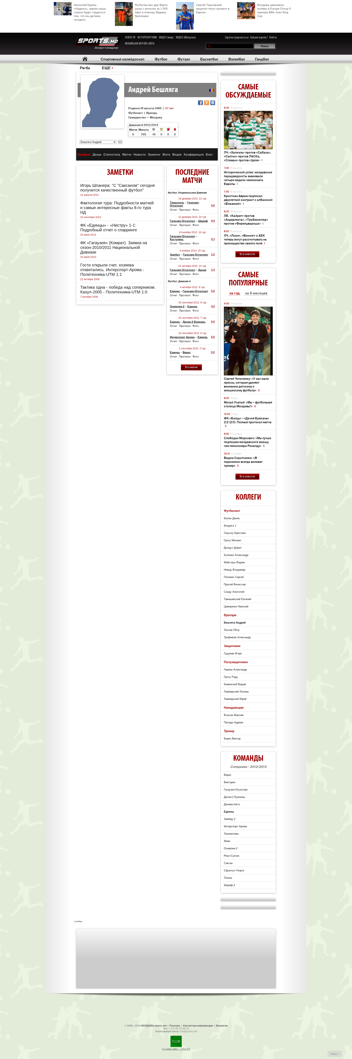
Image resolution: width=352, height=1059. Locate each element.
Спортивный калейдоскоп (122, 58)
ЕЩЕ (106, 67)
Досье (96, 154)
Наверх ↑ (334, 1054)
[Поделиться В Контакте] (212, 102)
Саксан (228, 863)
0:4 (213, 220)
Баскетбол (209, 58)
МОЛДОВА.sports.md (153, 1025)
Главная (85, 59)
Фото (166, 154)
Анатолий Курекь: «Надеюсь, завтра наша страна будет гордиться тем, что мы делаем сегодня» (90, 12)
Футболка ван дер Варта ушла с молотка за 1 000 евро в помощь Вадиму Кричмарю (151, 10)
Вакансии (222, 1025)
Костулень (177, 239)
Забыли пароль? (259, 37)
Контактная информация (198, 1025)
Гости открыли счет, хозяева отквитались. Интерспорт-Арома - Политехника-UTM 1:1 (112, 270)
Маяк (227, 841)
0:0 (213, 321)
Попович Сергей (234, 577)
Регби (85, 67)
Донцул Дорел (233, 547)
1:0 (213, 254)
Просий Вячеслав (235, 584)
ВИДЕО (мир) (166, 37)
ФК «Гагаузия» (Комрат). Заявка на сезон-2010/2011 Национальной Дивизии (113, 247)
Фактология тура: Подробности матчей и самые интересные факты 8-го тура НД (117, 208)
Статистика (111, 154)
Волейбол (236, 58)
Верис (187, 352)
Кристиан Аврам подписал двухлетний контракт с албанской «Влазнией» (248, 199)
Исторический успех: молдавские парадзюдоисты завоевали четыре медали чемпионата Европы (248, 178)
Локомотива (231, 833)
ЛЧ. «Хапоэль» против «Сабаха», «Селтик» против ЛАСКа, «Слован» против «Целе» (247, 156)
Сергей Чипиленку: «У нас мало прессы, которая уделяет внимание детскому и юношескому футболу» (246, 384)
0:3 (213, 239)
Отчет (173, 209)
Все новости (247, 254)
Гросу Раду (231, 676)
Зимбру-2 (229, 819)
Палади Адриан (233, 722)
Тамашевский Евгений (237, 599)
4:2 (213, 306)
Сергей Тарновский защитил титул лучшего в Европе (212, 8)
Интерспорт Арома (182, 337)
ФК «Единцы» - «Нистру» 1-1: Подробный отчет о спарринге (108, 227)
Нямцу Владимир (234, 569)
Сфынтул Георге (234, 870)
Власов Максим (233, 715)
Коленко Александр (236, 555)
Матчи (126, 154)
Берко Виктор (232, 738)
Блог (209, 154)
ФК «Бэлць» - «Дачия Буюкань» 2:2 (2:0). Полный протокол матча (248, 422)
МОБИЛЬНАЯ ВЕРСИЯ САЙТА (139, 43)
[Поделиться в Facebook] (200, 102)
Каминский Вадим (235, 684)
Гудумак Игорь (233, 653)
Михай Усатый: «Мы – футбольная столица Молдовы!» (248, 404)
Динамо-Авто (232, 804)
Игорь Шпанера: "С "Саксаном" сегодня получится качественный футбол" (117, 187)
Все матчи (191, 367)
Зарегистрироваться (237, 37)
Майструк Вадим (234, 562)
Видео (177, 154)
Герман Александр (235, 669)
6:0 (213, 337)
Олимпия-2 (177, 306)
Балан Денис (232, 518)
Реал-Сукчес (232, 855)
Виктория (229, 782)
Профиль (83, 154)
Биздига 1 (230, 525)
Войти (273, 37)
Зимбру (175, 254)
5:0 (213, 205)
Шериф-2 (229, 885)
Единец (175, 291)
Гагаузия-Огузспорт (182, 221)
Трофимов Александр (237, 637)
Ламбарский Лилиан (236, 691)
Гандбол (262, 58)
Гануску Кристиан (235, 533)
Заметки (154, 154)
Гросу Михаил (232, 540)
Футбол (161, 58)
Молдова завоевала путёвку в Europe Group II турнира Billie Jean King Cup (274, 10)
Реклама (174, 1025)
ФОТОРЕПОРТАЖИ (147, 37)
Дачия (202, 270)
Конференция (194, 154)
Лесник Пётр (231, 629)
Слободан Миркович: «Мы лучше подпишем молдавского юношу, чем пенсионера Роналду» (247, 442)
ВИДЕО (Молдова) (186, 37)
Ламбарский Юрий (235, 698)
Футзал (183, 58)
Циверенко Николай (236, 606)
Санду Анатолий (234, 591)
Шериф (203, 221)
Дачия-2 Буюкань (194, 321)
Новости (139, 154)
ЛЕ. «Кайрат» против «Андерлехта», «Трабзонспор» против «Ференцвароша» (246, 219)
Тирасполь (177, 202)
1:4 (213, 269)
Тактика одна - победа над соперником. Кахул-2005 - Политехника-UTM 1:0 (118, 289)
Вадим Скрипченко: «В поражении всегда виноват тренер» (243, 461)
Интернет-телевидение (108, 48)
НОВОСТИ (130, 37)
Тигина (228, 877)
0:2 (213, 352)
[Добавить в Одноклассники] (206, 102)
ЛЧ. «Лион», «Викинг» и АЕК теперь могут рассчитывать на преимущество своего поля (245, 239)
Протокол (185, 209)
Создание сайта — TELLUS (176, 1049)
